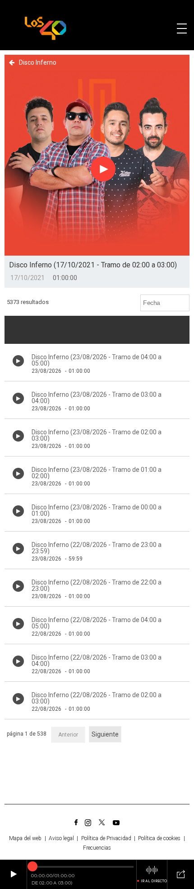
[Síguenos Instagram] (88, 822)
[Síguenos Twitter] (102, 822)
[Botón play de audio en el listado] (18, 360)
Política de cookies (159, 838)
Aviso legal (61, 838)
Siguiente (105, 734)
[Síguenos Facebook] (76, 822)
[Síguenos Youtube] (116, 822)
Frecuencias (97, 848)
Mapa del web (25, 838)
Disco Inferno (37, 62)
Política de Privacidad (106, 838)
